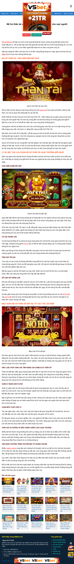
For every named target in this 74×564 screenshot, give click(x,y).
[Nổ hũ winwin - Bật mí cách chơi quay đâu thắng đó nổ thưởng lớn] (8, 484)
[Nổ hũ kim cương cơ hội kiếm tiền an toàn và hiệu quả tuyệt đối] (37, 484)
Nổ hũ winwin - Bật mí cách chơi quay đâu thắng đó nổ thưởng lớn (8, 489)
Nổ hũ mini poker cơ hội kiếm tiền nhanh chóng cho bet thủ (65, 489)
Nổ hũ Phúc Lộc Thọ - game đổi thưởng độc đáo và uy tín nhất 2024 (22, 490)
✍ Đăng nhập (36, 35)
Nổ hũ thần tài (7, 42)
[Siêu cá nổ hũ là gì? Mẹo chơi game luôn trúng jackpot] (8, 520)
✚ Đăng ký (26, 35)
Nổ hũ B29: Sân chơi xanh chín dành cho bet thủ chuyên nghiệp (65, 525)
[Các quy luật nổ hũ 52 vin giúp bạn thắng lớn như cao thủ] (51, 503)
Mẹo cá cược (68, 13)
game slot (43, 110)
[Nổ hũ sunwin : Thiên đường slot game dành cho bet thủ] (51, 520)
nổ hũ (26, 243)
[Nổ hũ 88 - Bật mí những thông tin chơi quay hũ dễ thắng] (37, 503)
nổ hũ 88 (8, 297)
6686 (3, 54)
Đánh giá (58, 13)
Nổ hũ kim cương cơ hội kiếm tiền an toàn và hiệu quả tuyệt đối (37, 489)
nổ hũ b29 (66, 294)
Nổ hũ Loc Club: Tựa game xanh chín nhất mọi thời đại (65, 508)
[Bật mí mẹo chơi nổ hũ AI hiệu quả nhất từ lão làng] (37, 520)
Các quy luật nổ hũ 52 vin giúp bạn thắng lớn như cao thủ (51, 508)
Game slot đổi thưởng (59, 542)
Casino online (57, 547)
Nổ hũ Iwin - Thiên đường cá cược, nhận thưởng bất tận (22, 525)
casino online (11, 448)
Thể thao (14, 13)
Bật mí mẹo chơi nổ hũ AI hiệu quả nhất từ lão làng (37, 525)
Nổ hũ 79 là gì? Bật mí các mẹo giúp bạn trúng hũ (8, 507)
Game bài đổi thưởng (59, 540)
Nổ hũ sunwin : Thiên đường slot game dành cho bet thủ (51, 525)
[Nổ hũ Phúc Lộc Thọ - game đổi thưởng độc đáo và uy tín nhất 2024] (22, 484)
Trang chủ (4, 13)
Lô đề (54, 549)
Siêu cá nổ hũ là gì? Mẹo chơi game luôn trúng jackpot (7, 525)
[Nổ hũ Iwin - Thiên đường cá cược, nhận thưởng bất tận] (22, 520)
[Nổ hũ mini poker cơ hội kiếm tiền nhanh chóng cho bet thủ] (66, 484)
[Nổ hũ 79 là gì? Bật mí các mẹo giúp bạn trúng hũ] (8, 503)
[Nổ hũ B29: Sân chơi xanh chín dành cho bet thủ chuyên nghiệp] (66, 520)
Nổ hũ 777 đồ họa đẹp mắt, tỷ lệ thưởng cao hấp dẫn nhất (51, 489)
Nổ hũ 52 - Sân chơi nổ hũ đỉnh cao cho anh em (22, 507)
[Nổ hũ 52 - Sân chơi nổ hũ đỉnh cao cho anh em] (22, 503)
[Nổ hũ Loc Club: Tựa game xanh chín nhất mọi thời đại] (66, 503)
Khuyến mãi (56, 551)
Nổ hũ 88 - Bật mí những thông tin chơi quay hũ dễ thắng (37, 508)
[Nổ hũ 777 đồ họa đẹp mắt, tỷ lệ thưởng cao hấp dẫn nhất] (51, 484)
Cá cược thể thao (58, 544)
